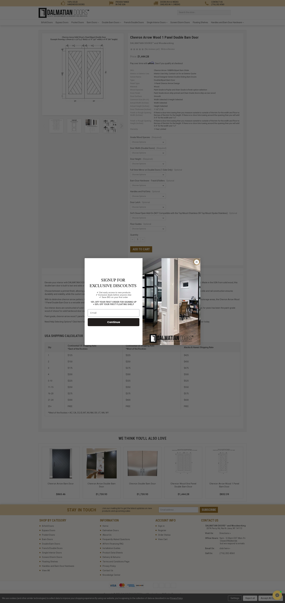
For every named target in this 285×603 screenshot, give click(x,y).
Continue (113, 322)
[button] (277, 595)
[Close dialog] (196, 262)
